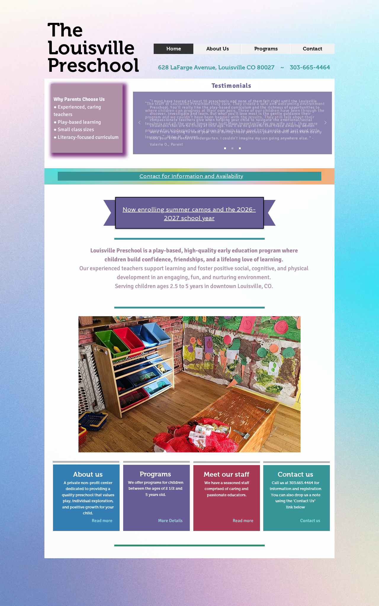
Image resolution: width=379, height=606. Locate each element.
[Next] (325, 123)
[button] (189, 384)
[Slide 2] (232, 148)
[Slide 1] (225, 148)
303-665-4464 (310, 67)
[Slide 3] (240, 148)
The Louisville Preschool (93, 47)
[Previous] (139, 123)
